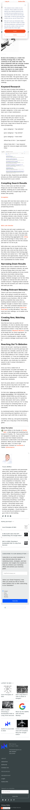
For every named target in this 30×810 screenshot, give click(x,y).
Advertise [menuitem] (4, 761)
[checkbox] (15, 594)
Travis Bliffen (7, 467)
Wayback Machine (18, 330)
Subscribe (21, 1)
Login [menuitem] (3, 778)
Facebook (20, 445)
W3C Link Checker (7, 225)
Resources (5, 771)
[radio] (15, 591)
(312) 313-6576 (12, 753)
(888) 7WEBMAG (12, 751)
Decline (15, 34)
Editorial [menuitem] (4, 764)
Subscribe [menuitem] (4, 781)
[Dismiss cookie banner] (25, 5)
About (3, 758)
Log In (7, 1)
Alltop (26, 237)
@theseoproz (10, 447)
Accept (15, 31)
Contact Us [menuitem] (5, 767)
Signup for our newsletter (7, 788)
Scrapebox (4, 197)
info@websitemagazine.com (15, 749)
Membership (6, 775)
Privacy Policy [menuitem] (5, 805)
